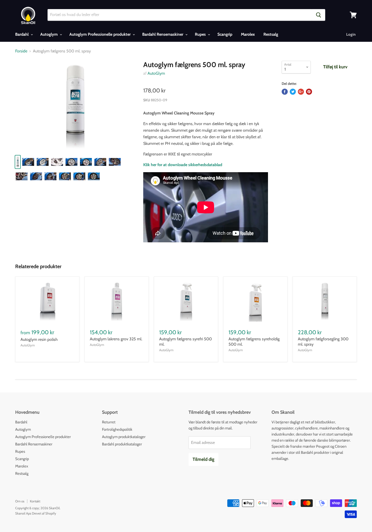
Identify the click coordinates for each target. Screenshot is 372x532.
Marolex (248, 34)
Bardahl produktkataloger (122, 444)
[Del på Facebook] (285, 92)
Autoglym (49, 34)
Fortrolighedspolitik (117, 429)
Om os (19, 501)
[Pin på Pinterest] (309, 92)
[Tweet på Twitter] (293, 92)
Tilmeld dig (203, 459)
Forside (21, 51)
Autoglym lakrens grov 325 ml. (116, 339)
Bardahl (22, 34)
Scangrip (224, 34)
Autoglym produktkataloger (124, 437)
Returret (108, 422)
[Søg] (318, 15)
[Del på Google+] (301, 92)
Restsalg (270, 34)
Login (351, 34)
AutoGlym (156, 73)
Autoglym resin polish (39, 339)
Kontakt (35, 501)
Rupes (201, 34)
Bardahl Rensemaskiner (163, 34)
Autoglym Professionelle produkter (100, 34)
